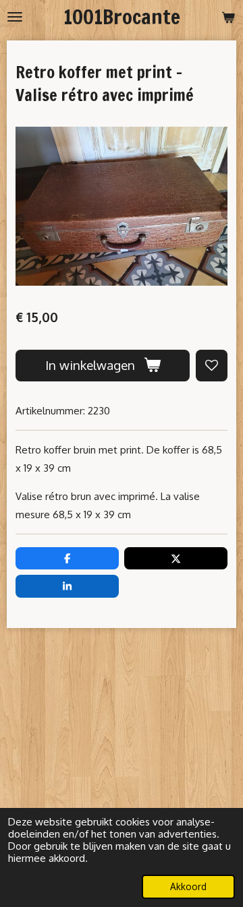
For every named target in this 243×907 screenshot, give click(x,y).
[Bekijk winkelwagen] (228, 17)
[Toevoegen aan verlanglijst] (211, 365)
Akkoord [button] (188, 886)
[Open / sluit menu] (15, 17)
